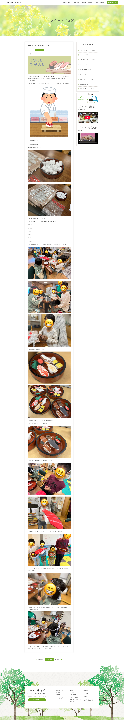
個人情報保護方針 (88, 700)
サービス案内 (76, 2)
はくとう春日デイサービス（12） (88, 89)
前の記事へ (40, 659)
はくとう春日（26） (85, 84)
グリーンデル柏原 (74, 697)
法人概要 (58, 692)
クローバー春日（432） (85, 69)
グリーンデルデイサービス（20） (88, 50)
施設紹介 (84, 2)
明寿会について (67, 2)
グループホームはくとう (75, 699)
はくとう (72, 692)
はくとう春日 (73, 695)
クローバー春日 (73, 704)
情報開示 (58, 695)
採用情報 (102, 2)
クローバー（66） (84, 64)
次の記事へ (57, 659)
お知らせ (90, 2)
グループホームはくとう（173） (87, 59)
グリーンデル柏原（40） (86, 55)
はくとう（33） (83, 74)
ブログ (96, 2)
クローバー (72, 701)
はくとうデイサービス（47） (87, 79)
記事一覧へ (49, 659)
